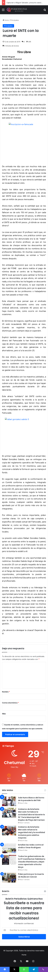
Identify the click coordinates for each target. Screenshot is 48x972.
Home (24, 955)
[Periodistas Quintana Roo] (16, 9)
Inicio (6, 20)
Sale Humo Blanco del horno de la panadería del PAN (31, 799)
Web (4, 714)
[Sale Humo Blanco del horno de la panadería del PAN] (9, 801)
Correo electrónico (10, 703)
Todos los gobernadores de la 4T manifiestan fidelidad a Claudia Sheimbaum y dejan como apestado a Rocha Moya (31, 861)
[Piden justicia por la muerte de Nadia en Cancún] (9, 877)
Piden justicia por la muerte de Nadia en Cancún (31, 875)
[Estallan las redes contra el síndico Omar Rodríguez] (9, 848)
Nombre (6, 692)
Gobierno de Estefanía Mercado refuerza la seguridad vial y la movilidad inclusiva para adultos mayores (31, 832)
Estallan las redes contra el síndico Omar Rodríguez (31, 846)
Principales (14, 20)
